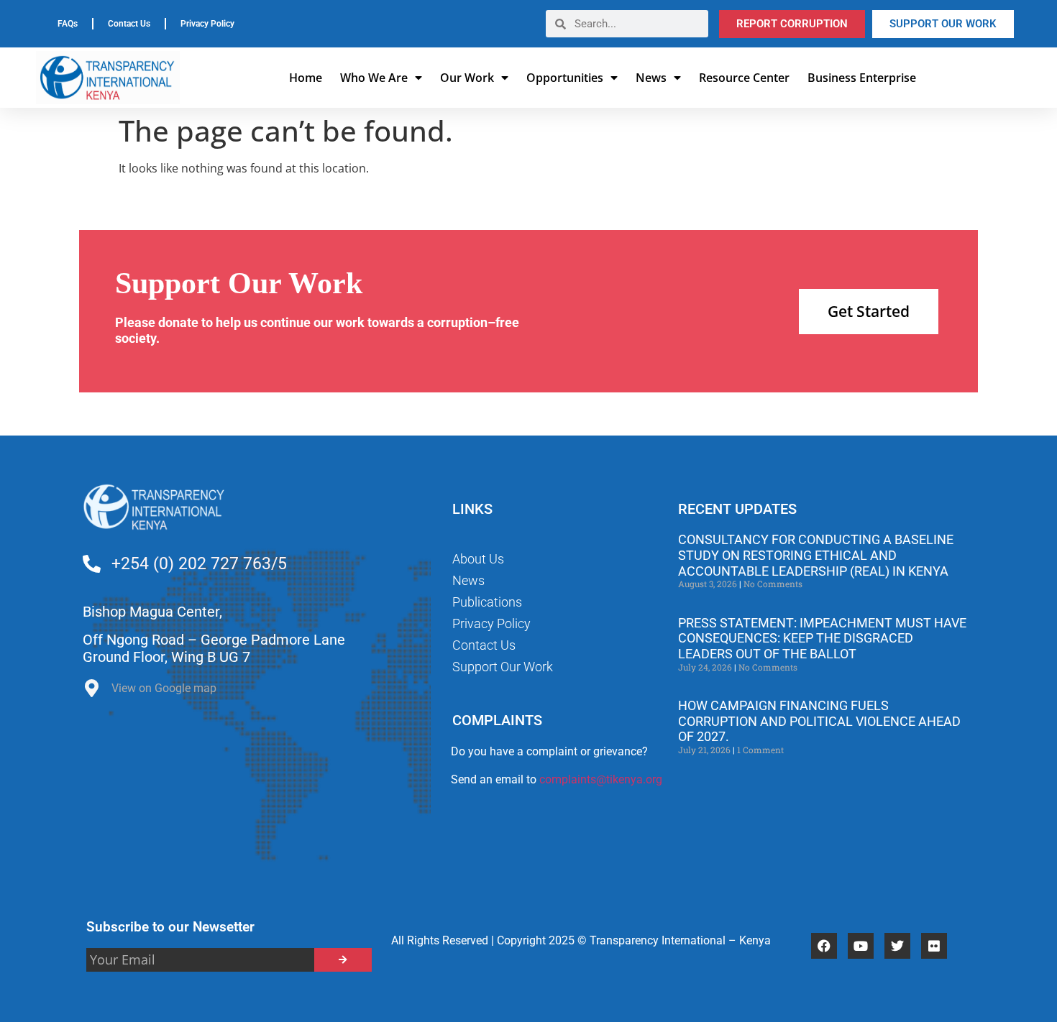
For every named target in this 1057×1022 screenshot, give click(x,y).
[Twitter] (897, 946)
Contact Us (129, 24)
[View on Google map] (92, 691)
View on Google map (163, 688)
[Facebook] (824, 946)
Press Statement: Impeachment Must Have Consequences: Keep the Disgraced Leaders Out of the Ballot (822, 638)
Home (305, 78)
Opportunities (564, 78)
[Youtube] (861, 946)
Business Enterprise (861, 78)
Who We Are (374, 78)
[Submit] (342, 960)
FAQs (68, 24)
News (651, 78)
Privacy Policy (207, 24)
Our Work (467, 78)
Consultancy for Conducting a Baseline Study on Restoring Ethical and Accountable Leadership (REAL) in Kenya (815, 555)
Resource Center (744, 78)
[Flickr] (934, 946)
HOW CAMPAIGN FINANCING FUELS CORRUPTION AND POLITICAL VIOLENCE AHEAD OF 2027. (819, 721)
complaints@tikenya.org (600, 779)
